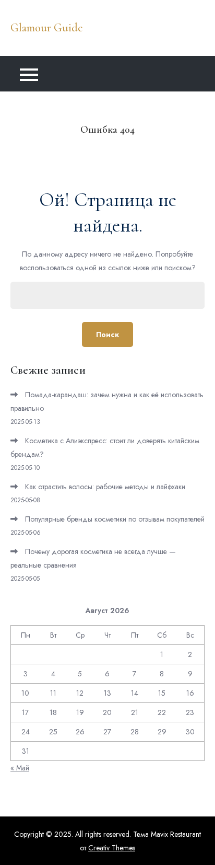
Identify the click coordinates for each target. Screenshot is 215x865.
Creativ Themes (111, 848)
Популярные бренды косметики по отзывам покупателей (115, 519)
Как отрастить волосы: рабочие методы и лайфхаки (105, 486)
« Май (19, 768)
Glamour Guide (46, 27)
